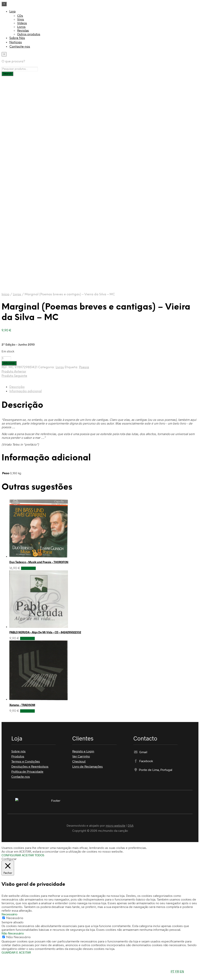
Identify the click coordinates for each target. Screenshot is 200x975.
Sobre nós (18, 751)
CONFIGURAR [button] (11, 855)
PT (172, 971)
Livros (21, 26)
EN (182, 971)
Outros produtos (28, 34)
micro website (115, 825)
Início (5, 294)
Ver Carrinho (81, 756)
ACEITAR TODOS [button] (33, 855)
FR (177, 971)
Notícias (15, 42)
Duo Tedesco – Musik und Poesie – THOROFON (38, 562)
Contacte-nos (19, 46)
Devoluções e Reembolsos (29, 766)
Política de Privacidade (27, 771)
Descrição (17, 387)
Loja (12, 11)
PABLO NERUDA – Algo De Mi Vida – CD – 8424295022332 (45, 632)
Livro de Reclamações (87, 766)
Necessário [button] (9, 914)
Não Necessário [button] (13, 933)
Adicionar (28, 568)
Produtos (17, 756)
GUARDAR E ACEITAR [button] (16, 952)
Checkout (79, 761)
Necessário (14, 918)
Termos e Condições (25, 761)
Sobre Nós (17, 38)
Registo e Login (83, 751)
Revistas (23, 30)
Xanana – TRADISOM (22, 705)
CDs (20, 15)
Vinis (20, 19)
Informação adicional (25, 391)
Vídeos (22, 23)
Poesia (84, 367)
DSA (130, 825)
